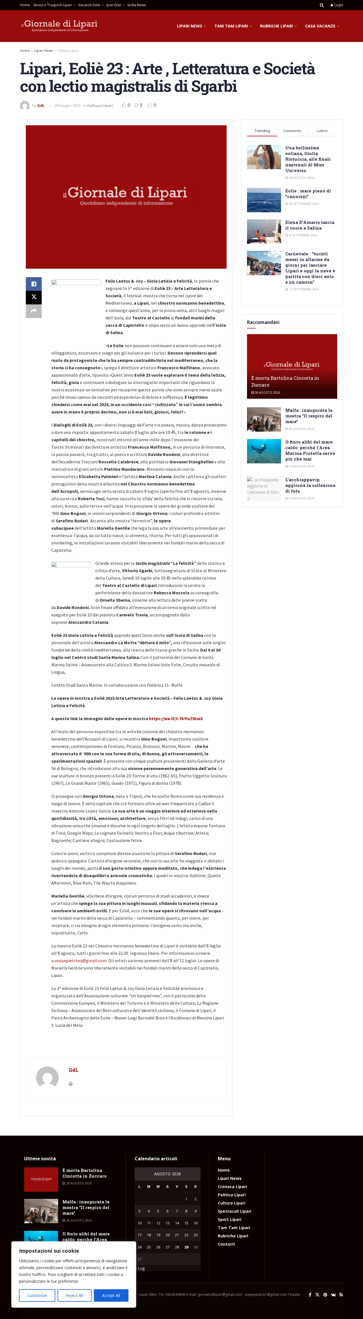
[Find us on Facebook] (310, 1295)
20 (168, 1234)
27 (168, 1247)
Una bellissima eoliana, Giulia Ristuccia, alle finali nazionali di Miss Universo (308, 159)
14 (177, 1222)
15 (186, 1222)
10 (140, 1222)
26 (158, 1247)
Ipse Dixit (113, 5)
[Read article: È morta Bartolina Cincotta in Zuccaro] (292, 366)
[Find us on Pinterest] (325, 1295)
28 (177, 1247)
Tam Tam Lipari (231, 26)
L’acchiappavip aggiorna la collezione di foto (310, 485)
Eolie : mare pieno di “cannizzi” (308, 193)
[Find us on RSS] (341, 1295)
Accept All (111, 1295)
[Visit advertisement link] (126, 1046)
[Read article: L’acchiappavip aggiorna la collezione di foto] (264, 489)
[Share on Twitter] (34, 297)
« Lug (140, 1268)
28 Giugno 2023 (67, 105)
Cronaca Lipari (232, 1186)
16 (196, 1222)
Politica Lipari (232, 1194)
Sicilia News (136, 5)
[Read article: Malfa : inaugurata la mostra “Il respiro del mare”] (264, 419)
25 (149, 1247)
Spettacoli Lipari (234, 1211)
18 (149, 1234)
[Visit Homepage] (59, 26)
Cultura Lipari (68, 50)
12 (158, 1222)
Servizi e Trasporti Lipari (52, 5)
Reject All (74, 1295)
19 (158, 1234)
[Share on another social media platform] (34, 311)
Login (338, 5)
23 (196, 1234)
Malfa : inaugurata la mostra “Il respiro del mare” (308, 415)
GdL (41, 105)
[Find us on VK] (333, 1295)
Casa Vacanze (320, 26)
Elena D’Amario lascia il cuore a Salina (309, 225)
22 (186, 1234)
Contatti (226, 1244)
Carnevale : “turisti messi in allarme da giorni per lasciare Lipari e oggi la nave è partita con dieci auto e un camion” (310, 268)
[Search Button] (322, 5)
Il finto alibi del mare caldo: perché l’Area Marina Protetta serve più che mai (310, 450)
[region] (73, 1274)
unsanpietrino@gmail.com (80, 960)
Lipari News (189, 26)
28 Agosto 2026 (267, 392)
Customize (37, 1295)
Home (25, 5)
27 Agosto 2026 (301, 466)
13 (168, 1222)
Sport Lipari (229, 1219)
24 (140, 1247)
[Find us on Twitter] (317, 1295)
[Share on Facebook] (34, 284)
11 (149, 1222)
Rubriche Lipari (276, 26)
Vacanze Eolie (89, 5)
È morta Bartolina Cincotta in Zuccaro (84, 1173)
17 (140, 1234)
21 (177, 1234)
